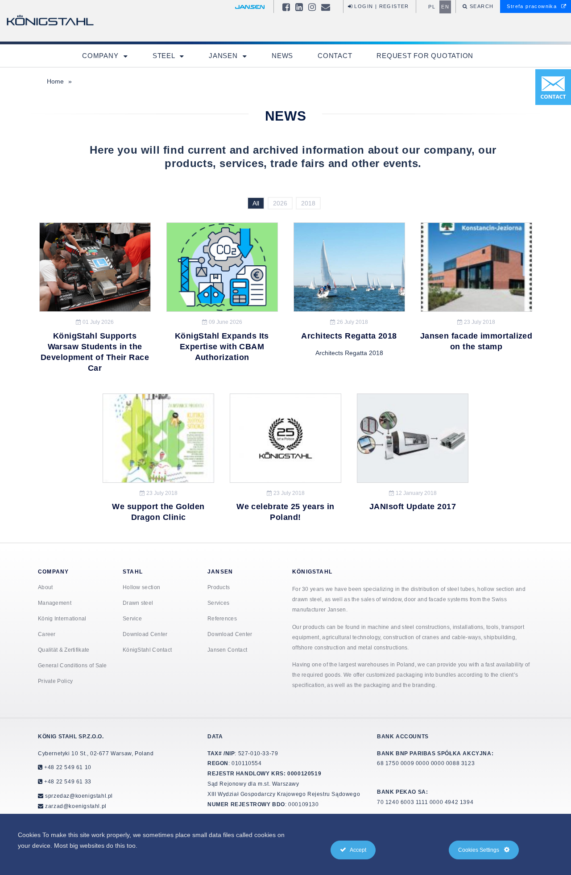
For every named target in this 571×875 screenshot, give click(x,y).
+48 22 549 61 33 (67, 781)
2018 (308, 203)
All (255, 203)
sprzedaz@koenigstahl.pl (79, 795)
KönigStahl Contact (147, 649)
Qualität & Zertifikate (64, 649)
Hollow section (141, 587)
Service (132, 618)
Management (54, 602)
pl (431, 7)
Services (218, 602)
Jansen (224, 55)
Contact (335, 55)
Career (47, 634)
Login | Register (380, 6)
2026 (280, 203)
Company (101, 55)
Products (218, 587)
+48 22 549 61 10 (67, 767)
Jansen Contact (227, 649)
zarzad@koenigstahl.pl (76, 806)
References (222, 618)
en (445, 7)
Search (481, 6)
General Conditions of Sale (72, 665)
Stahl (133, 571)
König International (62, 618)
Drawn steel (138, 602)
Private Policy (55, 681)
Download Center (145, 634)
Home (55, 81)
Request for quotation (425, 55)
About (45, 587)
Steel (165, 55)
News (282, 55)
